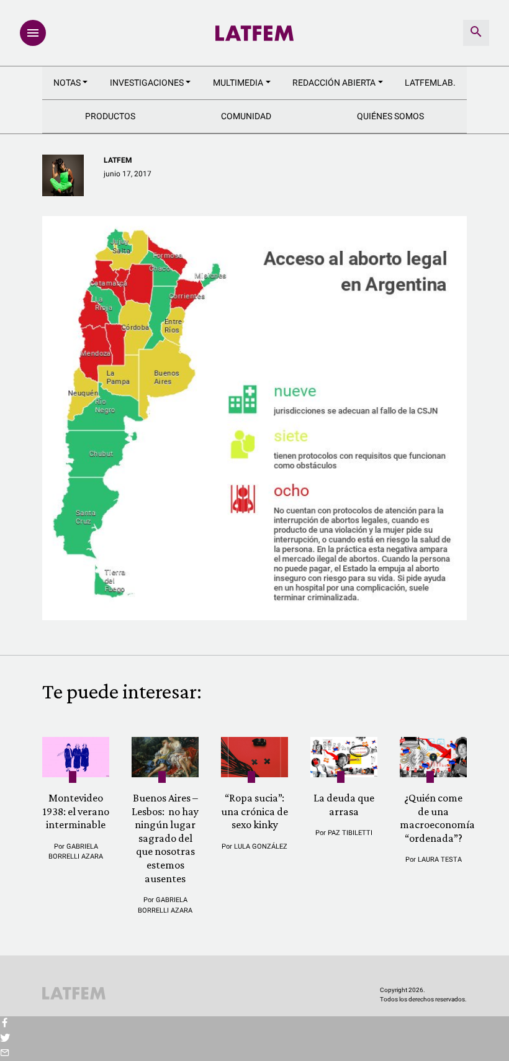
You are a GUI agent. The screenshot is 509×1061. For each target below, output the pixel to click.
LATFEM (118, 160)
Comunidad (246, 116)
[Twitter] (4, 1038)
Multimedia (238, 83)
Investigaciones (147, 83)
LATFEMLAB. (430, 83)
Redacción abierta (334, 83)
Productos (110, 116)
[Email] (4, 1053)
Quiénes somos (390, 116)
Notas (67, 83)
